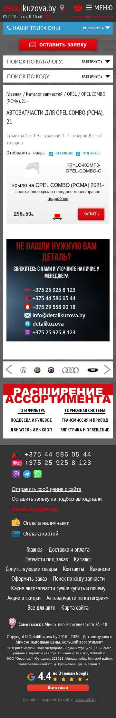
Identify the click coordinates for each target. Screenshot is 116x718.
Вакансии (100, 569)
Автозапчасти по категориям (77, 598)
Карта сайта (75, 607)
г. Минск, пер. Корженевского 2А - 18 (62, 624)
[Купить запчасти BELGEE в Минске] (93, 369)
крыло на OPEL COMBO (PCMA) (50, 185)
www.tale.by (85, 699)
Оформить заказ (29, 578)
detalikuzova (48, 324)
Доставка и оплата (69, 549)
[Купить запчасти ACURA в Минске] (23, 369)
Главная (34, 549)
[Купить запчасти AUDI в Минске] (70, 369)
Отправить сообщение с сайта (46, 489)
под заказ (91, 152)
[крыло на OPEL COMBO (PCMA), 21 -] (32, 168)
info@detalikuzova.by (59, 315)
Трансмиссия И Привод (85, 420)
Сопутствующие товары (31, 569)
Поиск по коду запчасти (79, 578)
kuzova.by (29, 7)
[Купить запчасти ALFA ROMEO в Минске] (37, 369)
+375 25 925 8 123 (54, 290)
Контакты (73, 569)
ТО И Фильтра (31, 410)
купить (91, 213)
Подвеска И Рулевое (31, 420)
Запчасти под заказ (46, 559)
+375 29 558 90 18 (54, 307)
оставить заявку (63, 44)
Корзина (78, 7)
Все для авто (41, 607)
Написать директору (35, 509)
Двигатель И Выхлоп (31, 430)
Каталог (82, 559)
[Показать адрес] (62, 8)
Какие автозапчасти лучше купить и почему (58, 588)
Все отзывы (58, 687)
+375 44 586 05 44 (54, 298)
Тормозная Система (84, 410)
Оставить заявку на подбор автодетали (57, 499)
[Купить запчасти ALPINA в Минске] (50, 369)
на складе (63, 152)
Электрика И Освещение (85, 430)
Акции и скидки (24, 598)
